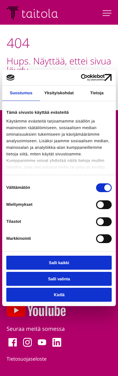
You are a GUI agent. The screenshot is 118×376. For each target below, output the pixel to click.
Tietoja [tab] (97, 93)
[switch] (104, 204)
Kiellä (59, 294)
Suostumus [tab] (21, 93)
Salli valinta (59, 279)
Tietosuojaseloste (27, 359)
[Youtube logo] (59, 311)
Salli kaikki (59, 262)
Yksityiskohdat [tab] (59, 93)
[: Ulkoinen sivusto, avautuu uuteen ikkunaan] (88, 77)
